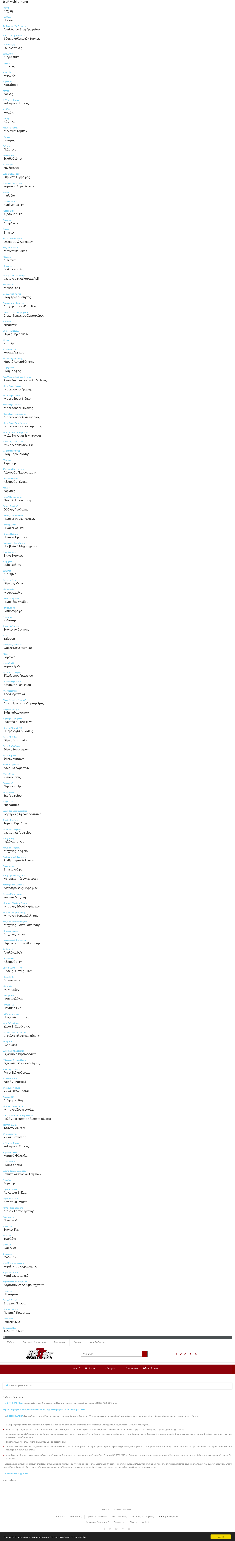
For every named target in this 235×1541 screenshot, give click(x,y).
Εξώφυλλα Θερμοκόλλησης (15, 1060)
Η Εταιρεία (7, 1291)
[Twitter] (181, 1354)
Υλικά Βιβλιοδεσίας (11, 1023)
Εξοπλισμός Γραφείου (12, 672)
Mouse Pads (8, 285)
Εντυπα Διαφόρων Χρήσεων (15, 1171)
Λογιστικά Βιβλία (10, 1189)
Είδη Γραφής (8, 368)
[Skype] (196, 1354)
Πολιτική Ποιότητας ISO (168, 1517)
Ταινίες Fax (8, 1226)
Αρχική (6, 8)
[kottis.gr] (39, 1353)
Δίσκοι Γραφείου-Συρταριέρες (16, 312)
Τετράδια (7, 1236)
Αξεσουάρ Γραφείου (12, 682)
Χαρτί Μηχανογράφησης (14, 1263)
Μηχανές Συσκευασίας (13, 1106)
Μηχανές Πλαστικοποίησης (15, 922)
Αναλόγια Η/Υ (9, 949)
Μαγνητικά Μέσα (10, 248)
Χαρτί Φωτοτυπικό (11, 1273)
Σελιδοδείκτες (9, 155)
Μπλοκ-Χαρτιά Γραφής (13, 1208)
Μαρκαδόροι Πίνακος (12, 405)
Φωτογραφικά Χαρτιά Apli (14, 275)
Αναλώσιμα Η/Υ (10, 202)
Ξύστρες (6, 137)
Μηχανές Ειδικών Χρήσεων (15, 903)
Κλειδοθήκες (8, 774)
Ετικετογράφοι (9, 866)
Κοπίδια (6, 109)
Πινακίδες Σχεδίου (11, 599)
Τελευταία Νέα (9, 1328)
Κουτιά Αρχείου (9, 349)
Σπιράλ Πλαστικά (10, 1079)
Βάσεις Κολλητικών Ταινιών (15, 36)
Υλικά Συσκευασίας (11, 1088)
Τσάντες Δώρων (10, 1125)
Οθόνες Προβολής (11, 506)
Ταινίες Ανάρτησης (11, 626)
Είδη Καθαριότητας (11, 709)
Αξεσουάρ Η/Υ (9, 211)
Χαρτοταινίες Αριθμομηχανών (16, 1282)
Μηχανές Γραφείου (11, 848)
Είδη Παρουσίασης (11, 451)
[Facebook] (176, 1354)
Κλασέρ (6, 340)
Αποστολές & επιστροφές (142, 1517)
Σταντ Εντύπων (9, 552)
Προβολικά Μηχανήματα (14, 543)
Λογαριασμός (76, 1517)
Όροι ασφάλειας (119, 1517)
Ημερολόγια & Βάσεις (12, 728)
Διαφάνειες (8, 220)
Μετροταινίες (9, 589)
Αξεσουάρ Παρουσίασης (14, 469)
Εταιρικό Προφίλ (10, 1300)
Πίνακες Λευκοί (9, 525)
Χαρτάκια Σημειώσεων (13, 183)
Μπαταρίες (8, 986)
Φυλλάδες (7, 1254)
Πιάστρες (7, 146)
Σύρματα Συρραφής (11, 174)
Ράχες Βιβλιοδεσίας (11, 1069)
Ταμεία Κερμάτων (10, 820)
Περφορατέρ (8, 783)
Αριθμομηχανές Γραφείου (14, 857)
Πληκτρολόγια (9, 996)
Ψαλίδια (6, 192)
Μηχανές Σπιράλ (10, 931)
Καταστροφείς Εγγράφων (14, 885)
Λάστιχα (6, 119)
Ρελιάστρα (7, 617)
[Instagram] (191, 1354)
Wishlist (145, 1522)
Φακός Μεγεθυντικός (12, 645)
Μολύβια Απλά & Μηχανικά (15, 433)
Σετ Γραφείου (9, 793)
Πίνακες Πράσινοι (10, 534)
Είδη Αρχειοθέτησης (12, 294)
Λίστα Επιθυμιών (97, 1342)
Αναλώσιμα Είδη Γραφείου (14, 26)
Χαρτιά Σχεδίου (9, 663)
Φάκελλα (7, 1245)
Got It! (221, 1536)
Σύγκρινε (77, 1342)
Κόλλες (6, 91)
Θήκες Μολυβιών (10, 737)
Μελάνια (7, 257)
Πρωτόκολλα (8, 1217)
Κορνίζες (6, 488)
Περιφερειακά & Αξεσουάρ (14, 940)
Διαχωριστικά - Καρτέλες (13, 303)
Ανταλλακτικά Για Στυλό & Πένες (17, 377)
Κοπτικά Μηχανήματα (12, 894)
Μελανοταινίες (9, 266)
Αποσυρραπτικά (10, 691)
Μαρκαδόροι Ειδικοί (11, 396)
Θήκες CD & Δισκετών (12, 239)
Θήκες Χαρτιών (9, 756)
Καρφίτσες (7, 82)
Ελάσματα (7, 1042)
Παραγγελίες (59, 1342)
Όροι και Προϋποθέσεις (97, 1517)
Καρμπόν (7, 72)
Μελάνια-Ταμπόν (10, 128)
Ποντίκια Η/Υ (8, 1005)
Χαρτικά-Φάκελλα (10, 1153)
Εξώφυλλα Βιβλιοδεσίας (13, 1051)
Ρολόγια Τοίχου (9, 839)
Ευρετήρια (7, 1180)
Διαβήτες (7, 571)
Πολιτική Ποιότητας (11, 1310)
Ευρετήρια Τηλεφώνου (13, 719)
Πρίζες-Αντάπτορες (11, 1014)
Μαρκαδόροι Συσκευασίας (14, 414)
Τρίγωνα (6, 636)
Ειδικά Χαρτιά (9, 1162)
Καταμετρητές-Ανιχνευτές (14, 876)
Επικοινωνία (8, 1319)
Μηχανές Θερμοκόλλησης (14, 913)
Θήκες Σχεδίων (9, 580)
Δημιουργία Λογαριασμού (34, 1342)
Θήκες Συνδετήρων (11, 746)
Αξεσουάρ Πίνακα (10, 479)
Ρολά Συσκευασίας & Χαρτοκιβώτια (18, 1116)
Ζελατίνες (7, 322)
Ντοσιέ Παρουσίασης (12, 497)
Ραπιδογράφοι (9, 608)
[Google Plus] (185, 1354)
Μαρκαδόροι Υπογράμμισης (15, 423)
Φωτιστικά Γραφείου (12, 829)
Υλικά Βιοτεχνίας (10, 1134)
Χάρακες (6, 654)
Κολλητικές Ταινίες (11, 100)
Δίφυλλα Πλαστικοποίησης (14, 1033)
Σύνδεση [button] (11, 1342)
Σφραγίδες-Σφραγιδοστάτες (15, 811)
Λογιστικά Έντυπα (10, 1199)
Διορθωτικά (8, 54)
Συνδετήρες (8, 165)
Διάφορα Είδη (9, 1097)
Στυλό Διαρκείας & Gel (13, 442)
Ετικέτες (6, 63)
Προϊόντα (7, 17)
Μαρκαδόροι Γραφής (12, 386)
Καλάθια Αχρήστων (11, 765)
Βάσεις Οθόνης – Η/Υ (12, 968)
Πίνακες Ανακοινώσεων (13, 516)
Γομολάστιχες (9, 45)
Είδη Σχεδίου (8, 562)
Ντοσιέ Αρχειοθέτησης (13, 359)
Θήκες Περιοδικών (11, 331)
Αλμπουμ (7, 460)
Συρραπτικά (8, 802)
